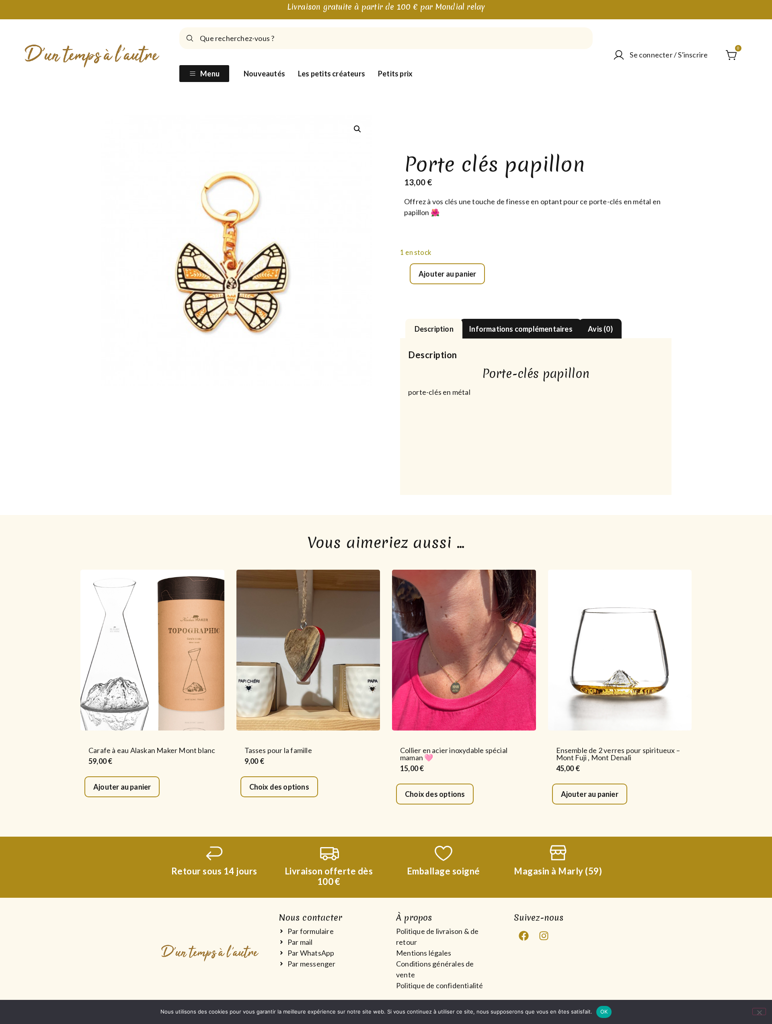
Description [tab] (434, 328)
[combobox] (386, 38)
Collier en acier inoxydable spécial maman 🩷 (453, 754)
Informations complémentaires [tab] (521, 328)
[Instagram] (544, 936)
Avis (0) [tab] (600, 328)
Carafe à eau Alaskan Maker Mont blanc (151, 750)
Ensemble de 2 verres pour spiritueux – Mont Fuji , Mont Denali (618, 754)
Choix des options (279, 786)
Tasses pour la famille (278, 750)
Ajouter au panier (447, 273)
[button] (357, 129)
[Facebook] (524, 936)
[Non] (759, 1011)
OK (604, 1011)
